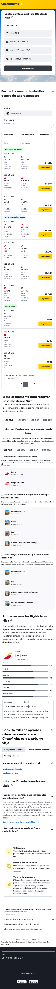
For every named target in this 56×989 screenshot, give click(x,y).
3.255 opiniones (22, 660)
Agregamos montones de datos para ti (21, 924)
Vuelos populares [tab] (11, 756)
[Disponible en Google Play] (21, 982)
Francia (34, 940)
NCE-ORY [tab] (35, 420)
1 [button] (25, 384)
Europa (25, 940)
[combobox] (11, 25)
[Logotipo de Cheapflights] (10, 4)
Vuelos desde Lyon (11, 773)
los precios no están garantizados (15, 912)
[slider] (52, 126)
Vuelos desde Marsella (12, 769)
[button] (28, 33)
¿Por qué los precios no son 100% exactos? (23, 929)
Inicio (18, 940)
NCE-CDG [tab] (47, 420)
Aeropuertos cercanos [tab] (13, 750)
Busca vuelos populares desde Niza (18, 822)
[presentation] (12, 17)
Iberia (17, 652)
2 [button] (30, 384)
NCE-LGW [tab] (22, 420)
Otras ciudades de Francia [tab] (39, 750)
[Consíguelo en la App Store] (33, 982)
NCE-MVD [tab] (9, 420)
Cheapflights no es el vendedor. (18, 919)
